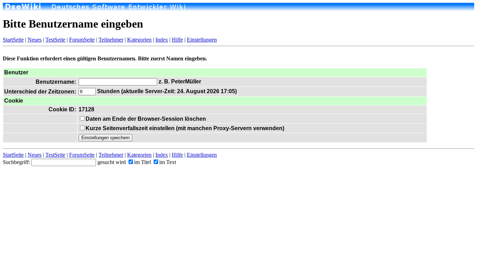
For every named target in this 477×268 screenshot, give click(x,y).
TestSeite (55, 40)
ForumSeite (82, 40)
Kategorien (139, 40)
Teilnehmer (110, 40)
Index (161, 40)
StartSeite (13, 40)
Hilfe (177, 40)
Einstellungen (202, 40)
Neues (35, 40)
